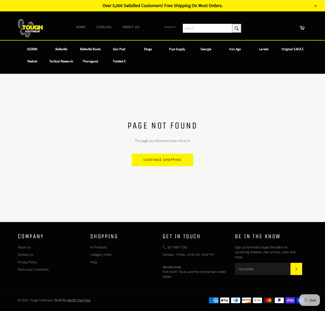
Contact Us (25, 254)
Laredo (264, 49)
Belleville (61, 49)
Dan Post (119, 49)
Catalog (103, 27)
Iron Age (235, 49)
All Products (98, 247)
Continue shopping (162, 160)
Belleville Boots (90, 49)
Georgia (206, 49)
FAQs (93, 262)
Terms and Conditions (33, 269)
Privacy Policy (27, 262)
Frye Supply (177, 49)
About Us (24, 247)
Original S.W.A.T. (293, 49)
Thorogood (90, 61)
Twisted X (119, 61)
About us (131, 27)
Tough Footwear (41, 300)
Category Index (101, 254)
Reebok (32, 61)
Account (169, 27)
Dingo (148, 49)
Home (81, 27)
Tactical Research (61, 61)
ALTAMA (32, 49)
